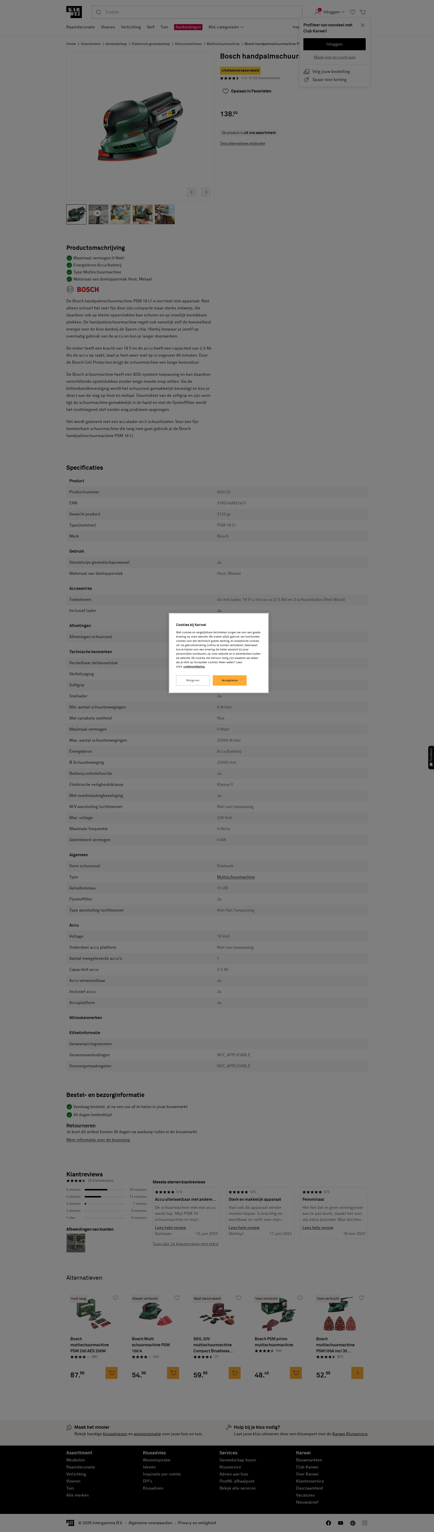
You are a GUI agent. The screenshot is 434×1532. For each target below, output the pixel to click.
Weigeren (193, 680)
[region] (219, 653)
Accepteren (230, 680)
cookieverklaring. (194, 666)
